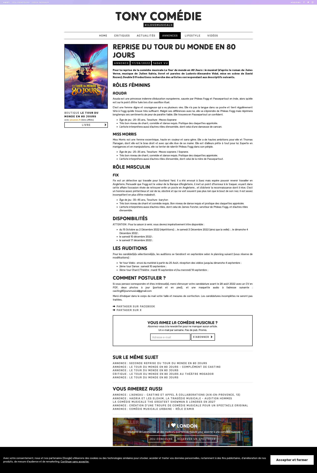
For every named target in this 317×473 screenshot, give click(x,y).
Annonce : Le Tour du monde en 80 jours (146, 370)
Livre (86, 124)
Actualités (146, 35)
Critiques (122, 35)
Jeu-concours (21, 2)
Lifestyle (192, 35)
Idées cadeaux (40, 2)
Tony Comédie (158, 16)
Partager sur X (129, 310)
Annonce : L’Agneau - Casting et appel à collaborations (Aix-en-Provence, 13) (176, 394)
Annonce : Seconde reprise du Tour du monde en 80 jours (160, 363)
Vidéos (212, 35)
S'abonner (201, 337)
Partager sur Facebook (135, 306)
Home (103, 35)
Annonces (170, 35)
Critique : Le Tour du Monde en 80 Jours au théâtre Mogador (163, 373)
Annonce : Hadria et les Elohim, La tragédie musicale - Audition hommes (172, 398)
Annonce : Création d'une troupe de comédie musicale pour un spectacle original (180, 405)
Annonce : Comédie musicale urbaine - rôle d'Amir (153, 408)
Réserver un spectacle (196, 439)
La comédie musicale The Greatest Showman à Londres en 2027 (164, 401)
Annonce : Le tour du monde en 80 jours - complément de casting (167, 366)
